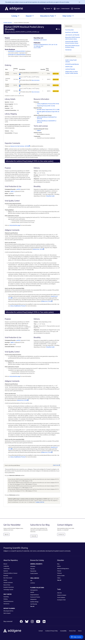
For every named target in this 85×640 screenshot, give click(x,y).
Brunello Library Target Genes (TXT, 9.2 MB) (48, 109)
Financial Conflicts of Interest (10, 573)
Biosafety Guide (50, 196)
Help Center (67, 16)
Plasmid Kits (33, 571)
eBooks (59, 566)
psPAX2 (18, 189)
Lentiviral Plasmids (70, 69)
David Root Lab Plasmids (71, 32)
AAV (31, 580)
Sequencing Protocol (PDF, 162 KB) (46, 105)
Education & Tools (47, 16)
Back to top (55, 163)
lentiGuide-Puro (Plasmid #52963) (17, 54)
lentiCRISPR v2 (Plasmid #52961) (16, 51)
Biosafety (5, 575)
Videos (58, 578)
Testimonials (6, 568)
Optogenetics (33, 599)
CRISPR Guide (68, 66)
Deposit (29, 16)
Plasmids (32, 568)
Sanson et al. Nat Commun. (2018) (20, 146)
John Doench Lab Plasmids (72, 35)
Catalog (14, 16)
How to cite (36, 47)
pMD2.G (13, 191)
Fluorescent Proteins (35, 597)
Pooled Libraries (7, 22)
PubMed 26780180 (40, 502)
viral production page (14, 225)
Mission (5, 564)
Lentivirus (32, 583)
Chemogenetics (34, 590)
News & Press (6, 585)
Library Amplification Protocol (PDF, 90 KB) (48, 103)
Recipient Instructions (8, 587)
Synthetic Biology (34, 601)
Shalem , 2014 (46, 301)
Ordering (5, 599)
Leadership (6, 566)
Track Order (77, 8)
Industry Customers (8, 582)
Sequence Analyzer (61, 595)
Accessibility (63, 631)
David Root (36, 39)
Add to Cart (55, 73)
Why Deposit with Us (8, 611)
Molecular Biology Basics (63, 568)
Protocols (59, 573)
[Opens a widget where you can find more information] (76, 637)
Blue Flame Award (7, 578)
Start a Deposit (6, 613)
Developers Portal (61, 599)
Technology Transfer (8, 589)
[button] (48, 8)
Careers (5, 580)
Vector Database (61, 597)
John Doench (43, 39)
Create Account (65, 8)
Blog (58, 564)
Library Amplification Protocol (17, 306)
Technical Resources (8, 601)
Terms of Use (72, 631)
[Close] (78, 2)
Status (80, 631)
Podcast (59, 571)
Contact (41, 631)
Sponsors (5, 571)
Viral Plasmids (33, 604)
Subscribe (33, 536)
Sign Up (6, 534)
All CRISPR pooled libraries (72, 64)
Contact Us (61, 534)
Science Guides (61, 575)
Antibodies (32, 566)
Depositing (6, 596)
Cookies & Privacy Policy (51, 631)
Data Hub (59, 592)
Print (58, 29)
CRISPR (32, 592)
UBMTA (39, 130)
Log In (58, 8)
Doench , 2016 (38, 249)
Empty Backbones (34, 594)
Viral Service (68, 49)
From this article (69, 30)
